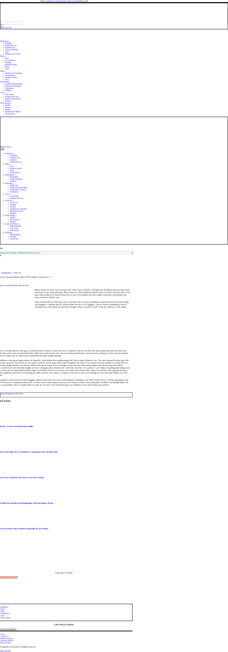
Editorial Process (6, 639)
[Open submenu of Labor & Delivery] (19, 224)
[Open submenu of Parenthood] (10, 82)
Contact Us (4, 636)
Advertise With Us (7, 641)
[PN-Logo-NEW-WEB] (114, 21)
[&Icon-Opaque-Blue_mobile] (66, 145)
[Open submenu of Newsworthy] (11, 103)
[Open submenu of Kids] (5, 71)
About (2, 634)
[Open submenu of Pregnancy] (9, 41)
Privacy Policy (5, 643)
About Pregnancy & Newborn (12, 394)
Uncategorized (6, 273)
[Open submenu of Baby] (5, 56)
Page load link (5, 651)
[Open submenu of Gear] (10, 194)
